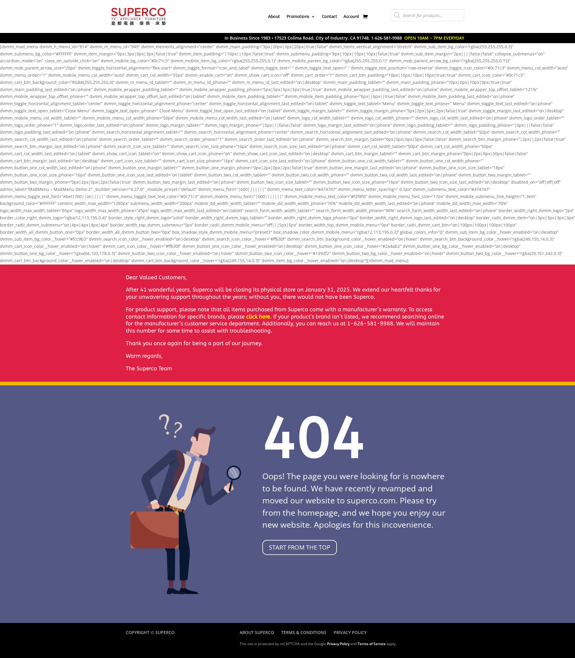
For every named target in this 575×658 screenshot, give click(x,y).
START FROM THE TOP (299, 547)
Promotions (298, 16)
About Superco (257, 632)
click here (258, 316)
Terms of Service (372, 643)
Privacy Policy (350, 632)
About (274, 16)
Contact (329, 16)
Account (351, 16)
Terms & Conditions (303, 632)
